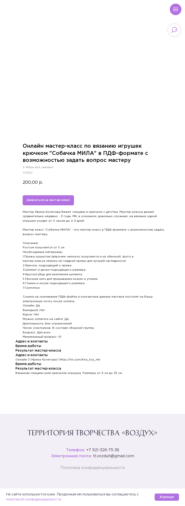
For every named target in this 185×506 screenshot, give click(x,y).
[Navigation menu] (175, 9)
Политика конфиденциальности (92, 468)
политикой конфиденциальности (33, 499)
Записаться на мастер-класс (48, 200)
